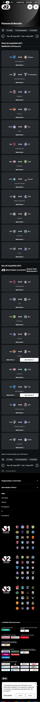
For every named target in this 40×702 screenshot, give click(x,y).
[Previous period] (2, 36)
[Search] (36, 7)
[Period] (2, 30)
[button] (30, 7)
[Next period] (37, 36)
